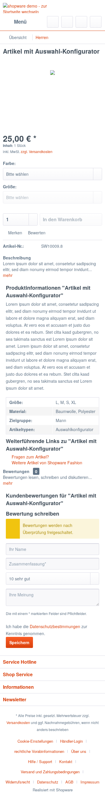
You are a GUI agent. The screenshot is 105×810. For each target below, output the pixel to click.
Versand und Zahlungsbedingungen (50, 771)
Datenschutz (47, 782)
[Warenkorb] (96, 22)
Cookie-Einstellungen (35, 741)
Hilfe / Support (40, 761)
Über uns (78, 751)
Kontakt (65, 761)
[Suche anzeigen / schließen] (53, 22)
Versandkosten (18, 722)
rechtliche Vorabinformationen (39, 751)
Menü (20, 21)
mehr (8, 275)
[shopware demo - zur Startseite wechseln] (27, 8)
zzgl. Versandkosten (36, 151)
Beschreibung (17, 258)
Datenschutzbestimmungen (55, 626)
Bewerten (36, 233)
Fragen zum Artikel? (29, 457)
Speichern (19, 642)
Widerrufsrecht (18, 782)
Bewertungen (16, 471)
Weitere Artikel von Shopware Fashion (46, 462)
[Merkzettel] (67, 22)
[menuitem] (14, 22)
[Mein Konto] (81, 22)
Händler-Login (71, 741)
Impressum (89, 782)
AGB (69, 782)
